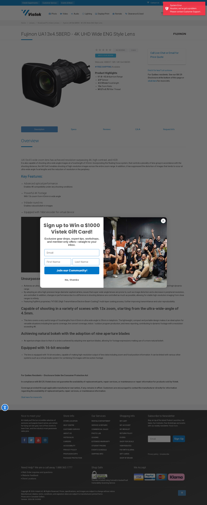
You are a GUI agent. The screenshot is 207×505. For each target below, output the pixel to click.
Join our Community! (71, 270)
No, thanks (72, 280)
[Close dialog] (163, 220)
